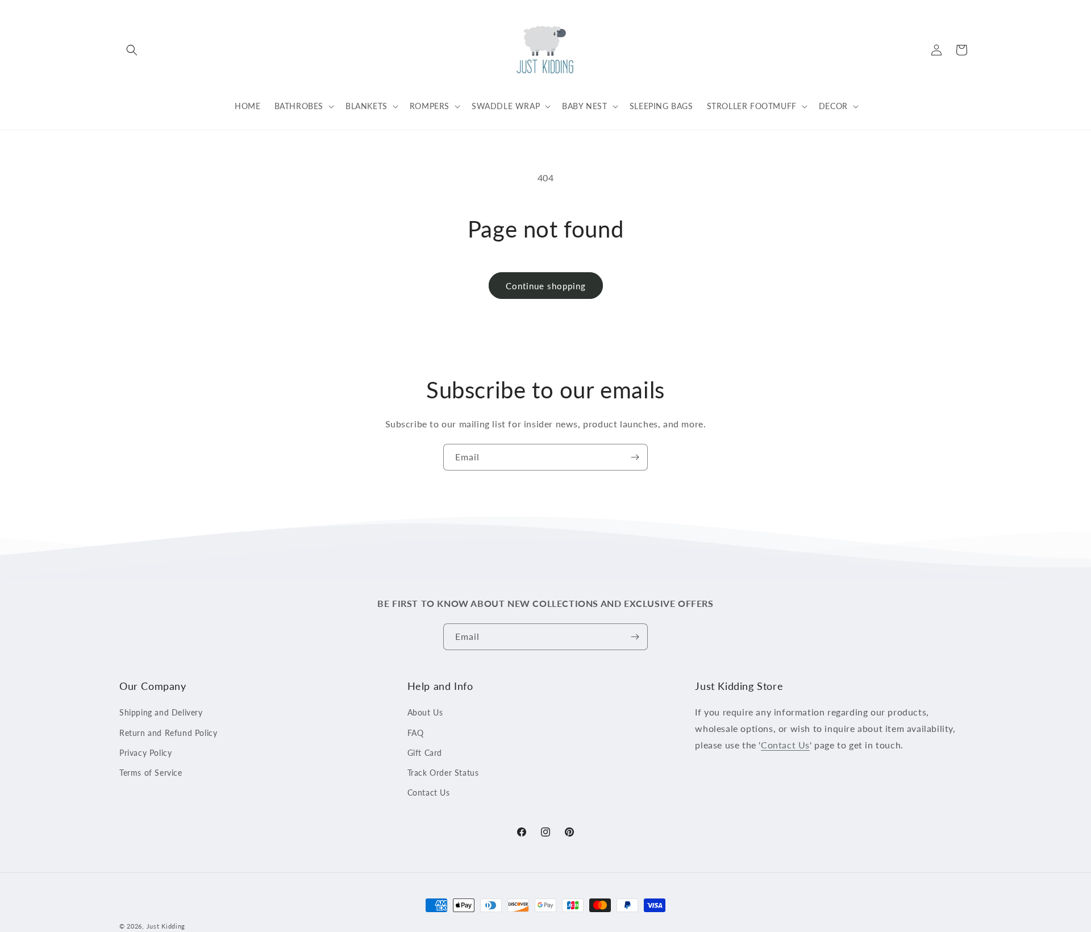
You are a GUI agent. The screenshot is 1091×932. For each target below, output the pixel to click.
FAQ (415, 733)
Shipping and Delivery (161, 713)
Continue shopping (546, 286)
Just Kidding (166, 926)
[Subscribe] (634, 457)
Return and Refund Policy (168, 733)
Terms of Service (150, 772)
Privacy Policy (145, 753)
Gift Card (424, 753)
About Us (425, 713)
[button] (131, 50)
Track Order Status (443, 772)
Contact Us (428, 792)
